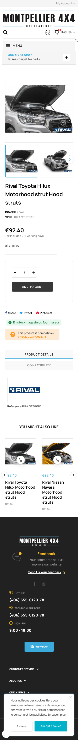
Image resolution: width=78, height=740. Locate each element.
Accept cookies (51, 726)
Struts (8, 504)
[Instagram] (43, 584)
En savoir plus (57, 714)
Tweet (28, 313)
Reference (14, 406)
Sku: (8, 217)
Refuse (21, 726)
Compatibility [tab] (39, 365)
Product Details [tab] (39, 354)
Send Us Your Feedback (44, 572)
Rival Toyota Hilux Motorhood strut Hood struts (20, 490)
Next (70, 160)
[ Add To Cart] (20, 460)
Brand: (10, 212)
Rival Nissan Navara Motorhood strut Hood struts (53, 492)
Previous (8, 160)
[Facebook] (34, 584)
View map (41, 646)
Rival (20, 212)
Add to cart (32, 287)
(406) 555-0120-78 (26, 599)
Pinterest (46, 313)
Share (12, 313)
